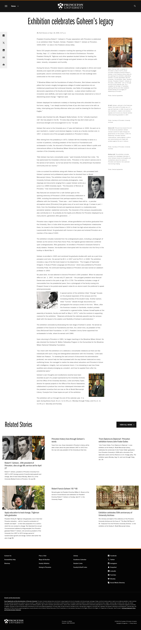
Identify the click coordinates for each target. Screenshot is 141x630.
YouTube (113, 575)
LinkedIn (113, 571)
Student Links (77, 563)
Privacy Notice (133, 623)
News (13, 6)
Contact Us (7, 556)
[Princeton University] (14, 622)
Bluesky (112, 579)
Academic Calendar (79, 559)
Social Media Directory (117, 583)
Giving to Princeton (45, 567)
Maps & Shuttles (44, 559)
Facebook (113, 556)
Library (75, 556)
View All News (126, 425)
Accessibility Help (10, 559)
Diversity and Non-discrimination (12, 597)
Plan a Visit (42, 556)
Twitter (112, 559)
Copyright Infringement (122, 623)
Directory (7, 563)
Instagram (113, 563)
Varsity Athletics (44, 563)
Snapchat (113, 567)
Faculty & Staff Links (80, 567)
